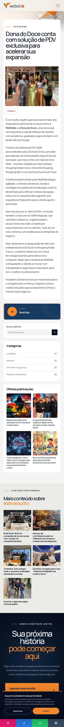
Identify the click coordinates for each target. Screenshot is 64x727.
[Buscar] (54, 332)
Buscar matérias (14, 326)
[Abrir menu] (58, 5)
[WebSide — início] (13, 5)
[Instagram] (8, 723)
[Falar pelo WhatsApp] (40, 723)
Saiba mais (18, 711)
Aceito (46, 711)
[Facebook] (24, 723)
